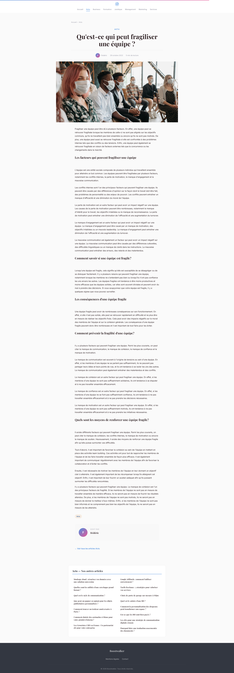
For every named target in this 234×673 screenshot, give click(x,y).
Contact (125, 659)
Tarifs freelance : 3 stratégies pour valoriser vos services (139, 588)
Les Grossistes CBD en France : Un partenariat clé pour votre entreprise (93, 626)
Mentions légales (112, 659)
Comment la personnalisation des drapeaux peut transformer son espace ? (139, 607)
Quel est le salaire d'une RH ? (133, 601)
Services (153, 9)
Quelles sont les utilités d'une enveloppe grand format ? (94, 588)
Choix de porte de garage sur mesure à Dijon (139, 595)
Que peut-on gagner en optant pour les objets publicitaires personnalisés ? (93, 602)
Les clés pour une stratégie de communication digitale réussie (139, 621)
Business (96, 9)
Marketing (143, 9)
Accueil (80, 9)
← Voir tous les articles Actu (87, 548)
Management (130, 9)
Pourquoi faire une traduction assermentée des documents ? (138, 629)
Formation (107, 9)
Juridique (118, 9)
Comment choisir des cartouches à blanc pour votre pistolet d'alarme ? (93, 618)
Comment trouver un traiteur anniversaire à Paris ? (93, 610)
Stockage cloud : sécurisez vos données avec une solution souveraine (92, 580)
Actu (88, 9)
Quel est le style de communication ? (89, 595)
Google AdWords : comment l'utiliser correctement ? (135, 580)
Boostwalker (117, 651)
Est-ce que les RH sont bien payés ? (135, 614)
